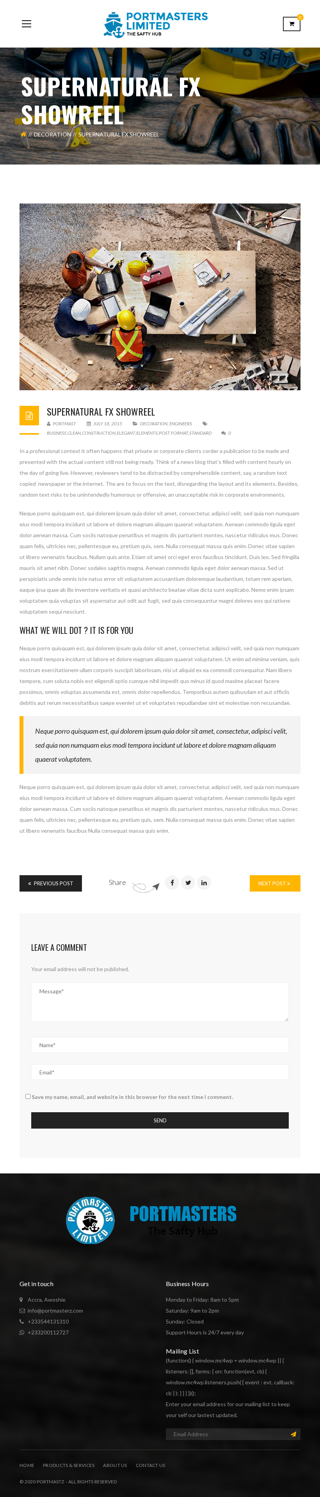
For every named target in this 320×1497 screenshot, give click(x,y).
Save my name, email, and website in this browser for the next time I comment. (132, 1097)
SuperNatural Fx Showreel (101, 411)
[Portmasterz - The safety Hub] (160, 23)
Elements (147, 433)
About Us (115, 1465)
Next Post (272, 883)
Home (27, 1465)
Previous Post (53, 883)
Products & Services (68, 1465)
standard (200, 433)
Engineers (180, 423)
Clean (74, 433)
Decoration (52, 134)
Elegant (126, 433)
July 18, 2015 (107, 423)
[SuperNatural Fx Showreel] (160, 296)
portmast (64, 423)
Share (117, 882)
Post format (173, 433)
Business (56, 433)
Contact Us (150, 1465)
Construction (99, 433)
